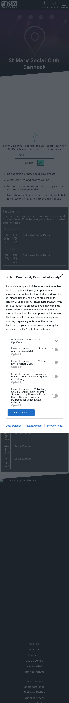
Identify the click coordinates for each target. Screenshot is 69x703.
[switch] (55, 350)
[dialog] (34, 351)
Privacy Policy (55, 425)
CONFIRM (21, 412)
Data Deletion (14, 425)
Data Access (34, 425)
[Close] (61, 277)
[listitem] (34, 340)
